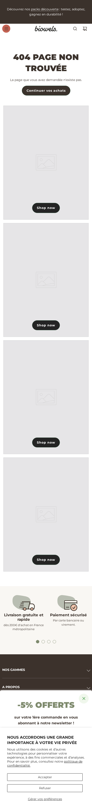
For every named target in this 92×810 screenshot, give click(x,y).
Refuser (45, 788)
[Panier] (85, 29)
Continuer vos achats (46, 91)
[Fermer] (84, 699)
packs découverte (45, 9)
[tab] (37, 641)
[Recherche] (75, 29)
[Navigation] (6, 29)
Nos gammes (13, 670)
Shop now (46, 208)
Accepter (45, 777)
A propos (11, 687)
